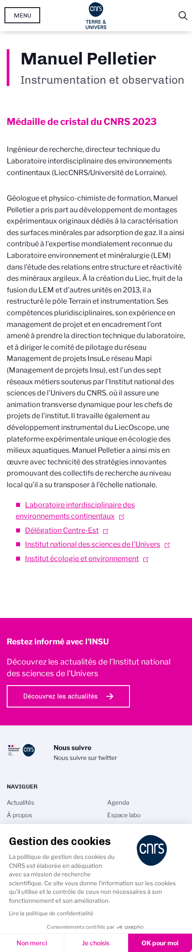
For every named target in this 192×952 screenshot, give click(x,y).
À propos (19, 815)
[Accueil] (96, 15)
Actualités (20, 802)
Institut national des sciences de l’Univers (92, 544)
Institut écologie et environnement (82, 558)
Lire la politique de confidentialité (51, 913)
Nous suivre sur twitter (85, 757)
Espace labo (124, 815)
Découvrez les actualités (60, 696)
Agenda (118, 802)
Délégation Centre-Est (62, 530)
